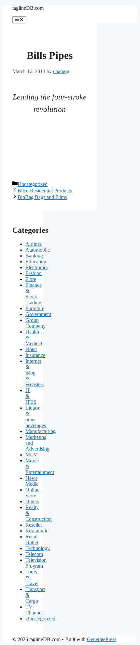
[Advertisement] (49, 148)
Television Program (36, 563)
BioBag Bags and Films (42, 197)
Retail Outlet (31, 539)
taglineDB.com (28, 8)
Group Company (35, 323)
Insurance (35, 355)
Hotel (31, 349)
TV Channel (34, 609)
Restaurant (36, 530)
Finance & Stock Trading (33, 293)
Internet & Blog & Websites (34, 372)
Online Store (32, 492)
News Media (31, 481)
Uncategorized (33, 184)
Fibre (30, 279)
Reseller (33, 525)
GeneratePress (101, 639)
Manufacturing (40, 431)
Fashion (33, 273)
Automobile (37, 250)
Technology (37, 548)
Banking (34, 255)
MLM (31, 454)
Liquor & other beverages (35, 416)
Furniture (34, 308)
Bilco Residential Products (45, 190)
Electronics (36, 267)
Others (32, 501)
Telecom (34, 554)
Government (38, 314)
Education (35, 261)
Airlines (33, 244)
